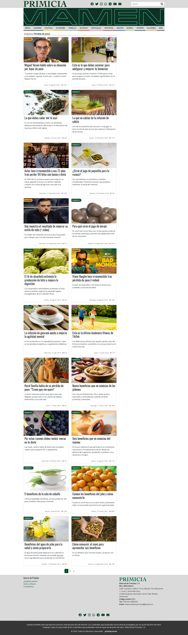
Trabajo (72, 28)
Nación (120, 28)
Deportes (109, 28)
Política (49, 28)
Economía (60, 28)
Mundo (130, 28)
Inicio (27, 28)
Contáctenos (29, 586)
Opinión (140, 28)
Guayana (37, 28)
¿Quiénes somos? (31, 581)
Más (161, 28)
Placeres (151, 28)
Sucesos (84, 28)
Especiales (96, 28)
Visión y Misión (30, 584)
